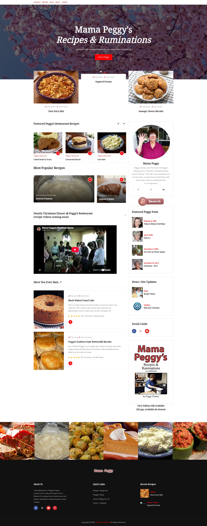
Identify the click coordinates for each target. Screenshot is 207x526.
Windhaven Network (102, 522)
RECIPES (45, 2)
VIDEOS (64, 2)
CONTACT (37, 2)
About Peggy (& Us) (101, 499)
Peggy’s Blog (98, 495)
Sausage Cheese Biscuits (151, 111)
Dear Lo (147, 238)
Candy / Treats (152, 502)
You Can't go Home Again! (154, 252)
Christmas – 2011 (151, 266)
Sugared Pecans (103, 81)
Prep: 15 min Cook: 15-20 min (81, 337)
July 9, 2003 (148, 235)
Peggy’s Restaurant (40, 156)
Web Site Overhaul (151, 308)
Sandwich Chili (103, 159)
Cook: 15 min (110, 77)
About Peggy (103, 57)
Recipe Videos (149, 294)
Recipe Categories (100, 490)
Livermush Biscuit (41, 159)
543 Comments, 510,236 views (46, 195)
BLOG (52, 2)
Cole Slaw (70, 159)
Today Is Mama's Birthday (154, 224)
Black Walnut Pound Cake (81, 300)
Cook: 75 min (63, 107)
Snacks (152, 492)
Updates (147, 305)
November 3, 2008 (151, 249)
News (146, 291)
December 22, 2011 (151, 263)
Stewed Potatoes (44, 198)
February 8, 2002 (150, 221)
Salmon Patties (106, 199)
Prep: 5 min (98, 77)
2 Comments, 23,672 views (108, 196)
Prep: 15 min (51, 107)
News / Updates (99, 503)
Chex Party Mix (56, 111)
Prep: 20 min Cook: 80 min (79, 296)
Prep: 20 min (146, 107)
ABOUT (57, 2)
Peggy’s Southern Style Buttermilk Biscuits (89, 341)
